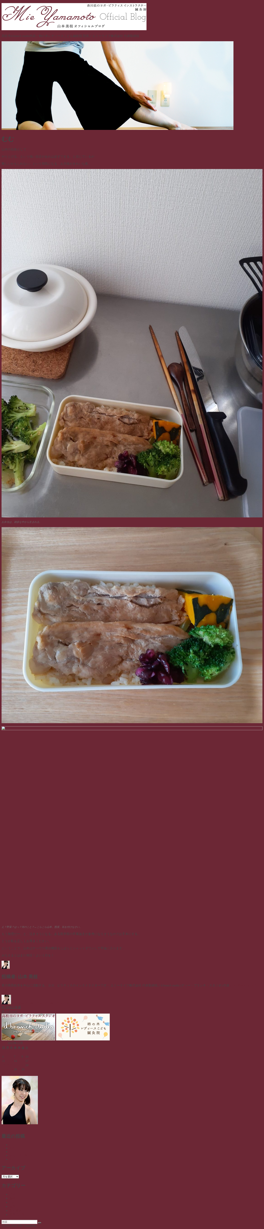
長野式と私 (17, 1214)
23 (23, 1065)
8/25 (12, 1159)
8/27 (12, 1151)
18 (3, 1065)
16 (23, 1061)
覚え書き (15, 1210)
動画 (12, 1198)
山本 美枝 (17, 1003)
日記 (67, 1003)
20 (11, 1065)
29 (19, 1069)
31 (26, 1069)
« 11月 (6, 1073)
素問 (12, 1206)
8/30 (12, 1144)
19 (7, 1065)
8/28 (12, 1148)
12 (7, 1061)
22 (19, 1065)
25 (3, 1069)
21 (15, 1065)
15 (19, 1061)
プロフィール (132, 1127)
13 (11, 1061)
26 (7, 1069)
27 (11, 1069)
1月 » (15, 1073)
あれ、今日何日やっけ (24, 1155)
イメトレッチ (18, 1194)
